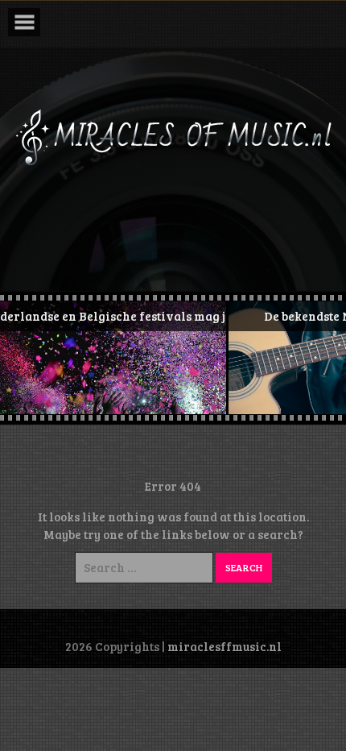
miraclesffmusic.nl (224, 646)
